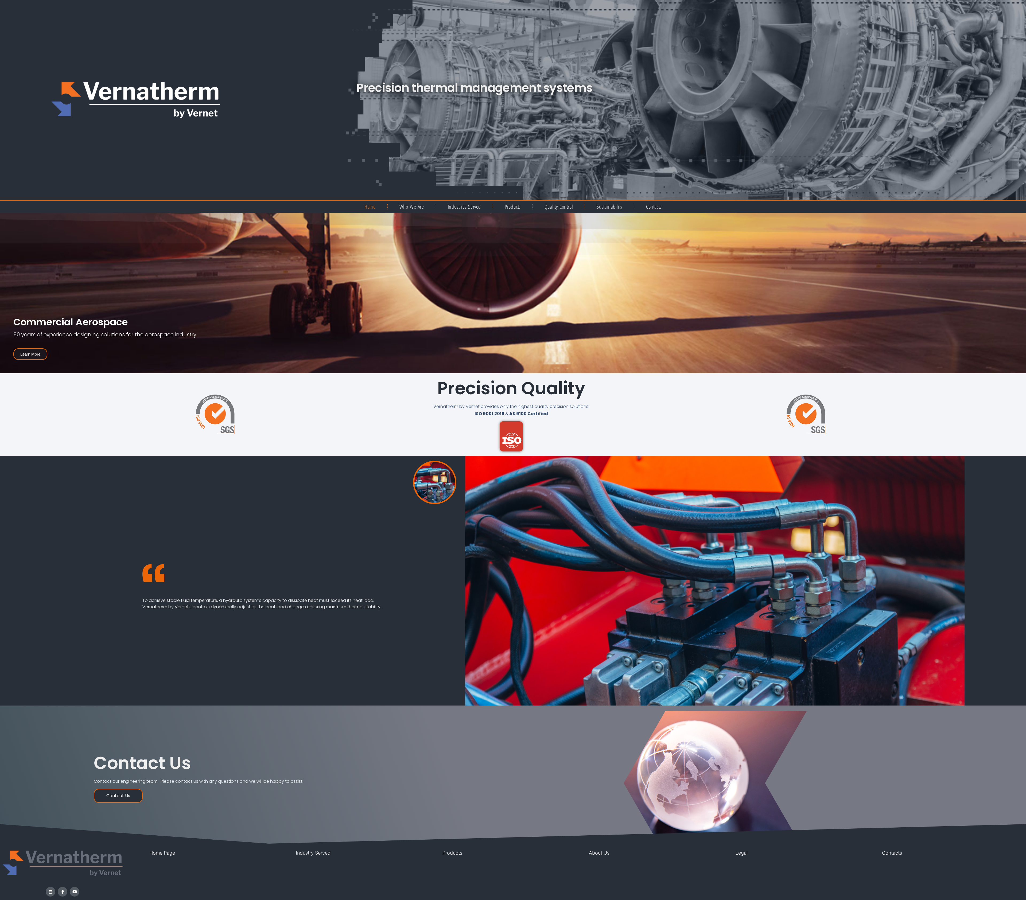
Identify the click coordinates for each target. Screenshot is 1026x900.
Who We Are (411, 206)
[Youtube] (74, 892)
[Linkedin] (50, 892)
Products (513, 206)
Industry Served (313, 853)
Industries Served (464, 206)
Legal (742, 853)
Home (369, 206)
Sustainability (609, 206)
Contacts (654, 206)
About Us (599, 853)
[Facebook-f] (62, 892)
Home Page (162, 853)
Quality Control (559, 206)
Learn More (30, 354)
